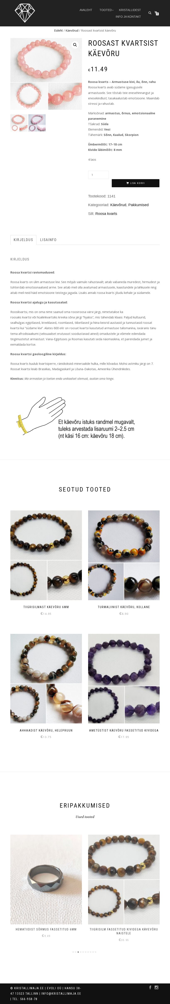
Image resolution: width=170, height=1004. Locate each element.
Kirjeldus (23, 240)
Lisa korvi (137, 183)
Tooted (106, 10)
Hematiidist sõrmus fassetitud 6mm (46, 929)
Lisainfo (48, 240)
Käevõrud (72, 30)
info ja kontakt (128, 16)
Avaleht (86, 10)
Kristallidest (130, 10)
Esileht (58, 30)
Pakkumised (138, 205)
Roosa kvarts (106, 214)
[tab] (23, 240)
